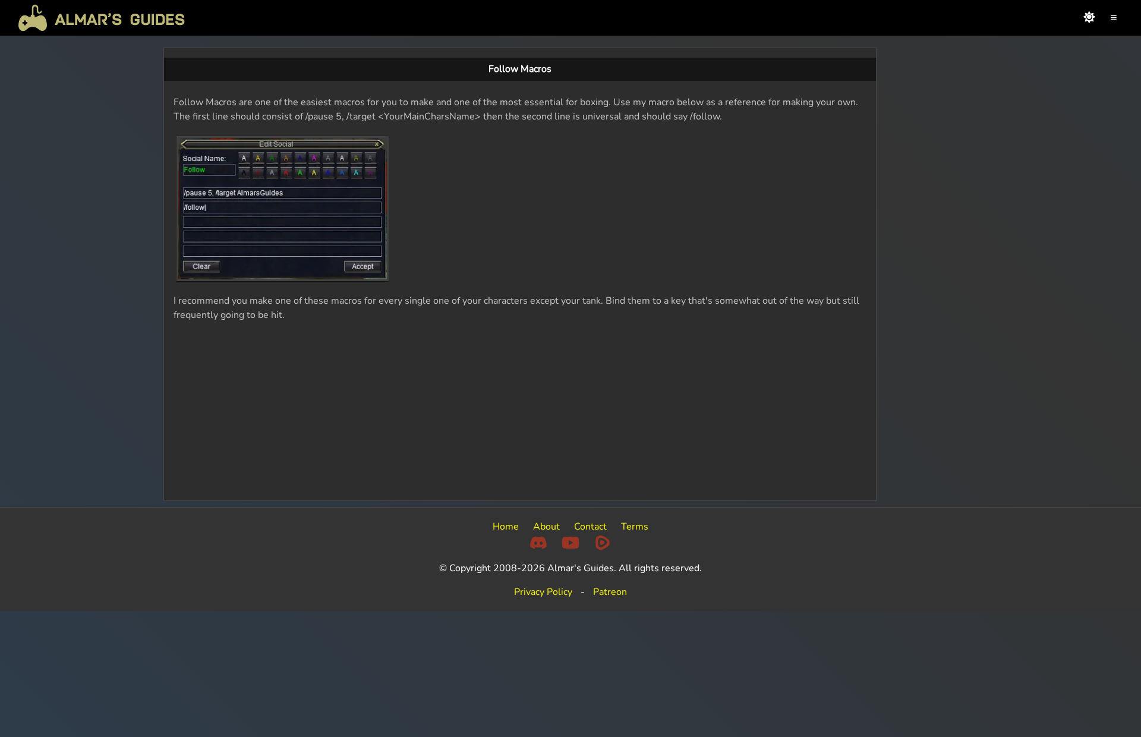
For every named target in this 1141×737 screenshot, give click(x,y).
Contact (590, 526)
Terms (634, 526)
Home (506, 526)
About (546, 526)
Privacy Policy (543, 592)
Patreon (610, 592)
